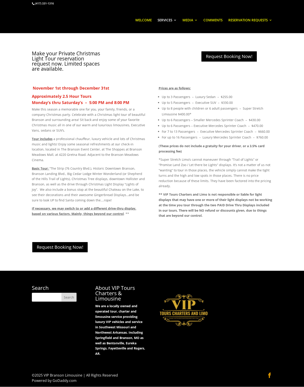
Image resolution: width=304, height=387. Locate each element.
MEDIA (187, 20)
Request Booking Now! (229, 56)
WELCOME (143, 20)
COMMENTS (213, 20)
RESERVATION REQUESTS (248, 20)
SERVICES (165, 20)
